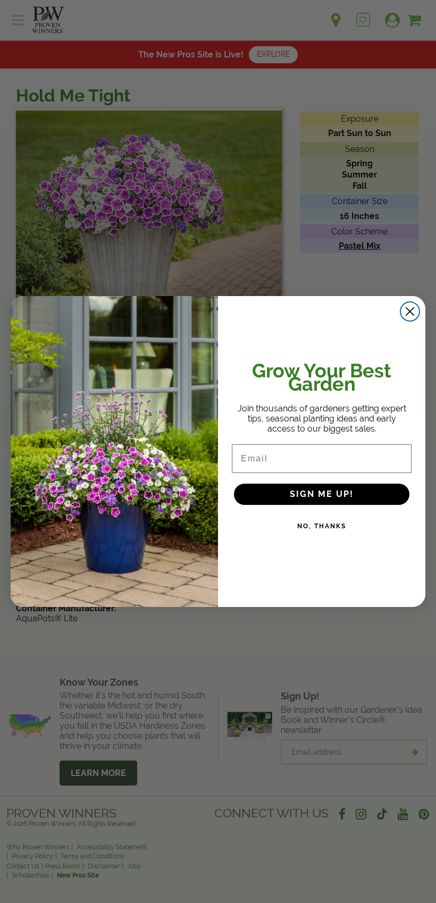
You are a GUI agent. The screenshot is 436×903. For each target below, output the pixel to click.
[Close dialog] (410, 311)
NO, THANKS (321, 526)
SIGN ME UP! (322, 494)
